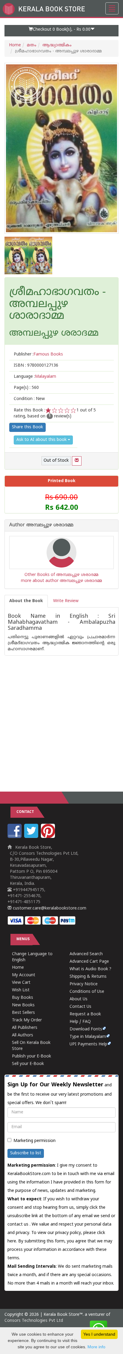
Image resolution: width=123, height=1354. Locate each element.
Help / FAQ (80, 1021)
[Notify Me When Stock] (77, 461)
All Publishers (24, 1027)
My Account (23, 975)
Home (15, 45)
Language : (35, 376)
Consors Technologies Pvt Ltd (33, 1320)
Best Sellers (23, 1012)
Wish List (21, 990)
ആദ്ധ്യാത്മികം (57, 45)
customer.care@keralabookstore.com (49, 908)
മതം (31, 45)
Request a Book (85, 1014)
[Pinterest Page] (48, 836)
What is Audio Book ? (90, 969)
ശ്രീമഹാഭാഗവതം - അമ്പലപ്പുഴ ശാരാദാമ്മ (57, 304)
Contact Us (80, 1006)
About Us (78, 999)
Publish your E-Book (31, 1056)
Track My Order (27, 1020)
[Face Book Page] (15, 836)
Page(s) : (26, 387)
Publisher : (38, 354)
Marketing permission (34, 1140)
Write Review (66, 601)
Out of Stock (56, 460)
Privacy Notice (84, 984)
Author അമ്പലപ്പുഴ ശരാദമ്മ (41, 525)
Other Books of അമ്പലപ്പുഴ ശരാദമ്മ (61, 574)
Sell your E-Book (28, 1063)
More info (96, 1346)
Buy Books (22, 997)
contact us (18, 1224)
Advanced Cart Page (89, 961)
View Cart (21, 982)
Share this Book (27, 427)
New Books (23, 1005)
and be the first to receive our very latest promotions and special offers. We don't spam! (59, 1094)
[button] (61, 30)
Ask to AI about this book (42, 439)
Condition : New (29, 399)
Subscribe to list (25, 1153)
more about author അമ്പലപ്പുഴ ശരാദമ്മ (61, 580)
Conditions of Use (87, 991)
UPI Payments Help (88, 1044)
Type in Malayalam (88, 1036)
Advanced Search (86, 954)
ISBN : (36, 365)
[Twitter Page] (32, 836)
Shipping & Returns (88, 976)
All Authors (22, 1035)
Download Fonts (86, 1029)
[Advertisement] (61, 718)
